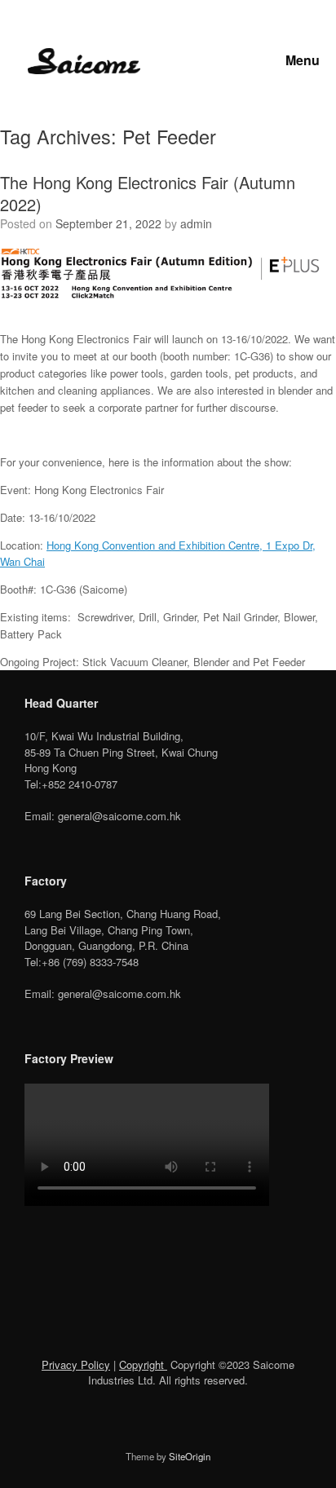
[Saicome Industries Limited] (84, 61)
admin (196, 223)
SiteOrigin (189, 1456)
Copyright (143, 1364)
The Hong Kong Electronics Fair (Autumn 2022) (147, 193)
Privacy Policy (76, 1364)
